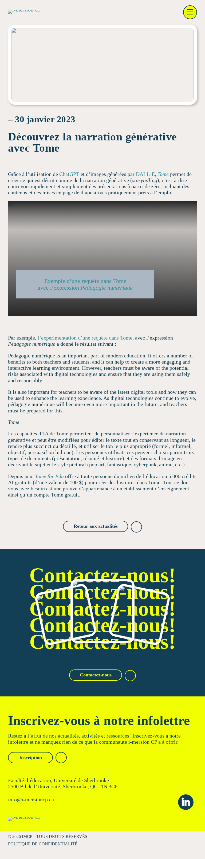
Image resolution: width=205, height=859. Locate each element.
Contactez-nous (96, 674)
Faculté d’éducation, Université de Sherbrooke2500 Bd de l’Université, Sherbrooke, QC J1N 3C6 (62, 783)
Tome (163, 174)
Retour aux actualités (96, 526)
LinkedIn (186, 802)
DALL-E (145, 174)
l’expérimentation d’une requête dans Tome (85, 338)
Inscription (30, 757)
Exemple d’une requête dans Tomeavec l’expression (85, 284)
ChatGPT (69, 174)
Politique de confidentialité (42, 844)
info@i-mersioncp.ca (31, 799)
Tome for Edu (49, 476)
